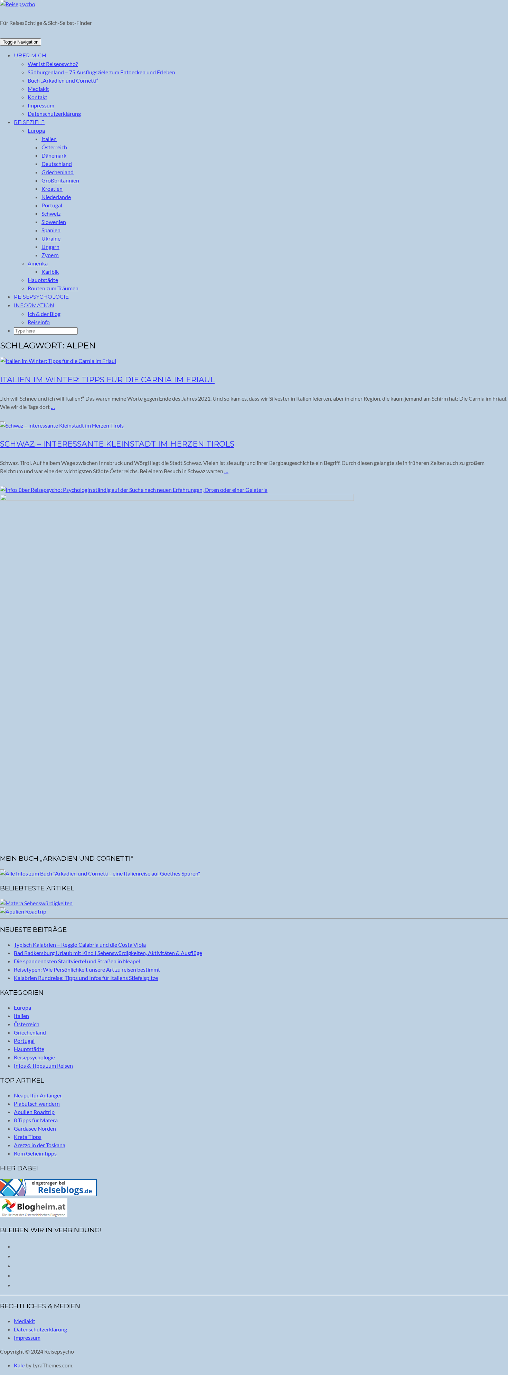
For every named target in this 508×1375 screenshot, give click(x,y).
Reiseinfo (39, 322)
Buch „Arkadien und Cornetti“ (63, 80)
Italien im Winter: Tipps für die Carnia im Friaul (107, 379)
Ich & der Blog (44, 313)
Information (34, 305)
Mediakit (38, 88)
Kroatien (52, 188)
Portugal (51, 205)
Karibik (50, 271)
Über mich (30, 55)
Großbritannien (60, 180)
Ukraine (50, 238)
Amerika (38, 263)
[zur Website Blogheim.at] (33, 1215)
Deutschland (56, 163)
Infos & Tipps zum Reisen (43, 1065)
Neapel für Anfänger (38, 1095)
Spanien (50, 230)
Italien (49, 138)
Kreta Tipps (27, 1136)
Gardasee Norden (35, 1128)
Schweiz (50, 213)
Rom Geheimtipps (35, 1153)
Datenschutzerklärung (54, 113)
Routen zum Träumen (53, 288)
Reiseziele (29, 122)
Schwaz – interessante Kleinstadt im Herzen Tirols (117, 444)
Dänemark (53, 155)
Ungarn (50, 246)
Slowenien (53, 221)
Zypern (50, 255)
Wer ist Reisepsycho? (53, 63)
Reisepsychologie (41, 296)
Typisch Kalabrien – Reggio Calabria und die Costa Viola (80, 944)
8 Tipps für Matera (36, 1120)
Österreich (54, 147)
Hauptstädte (43, 280)
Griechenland (57, 172)
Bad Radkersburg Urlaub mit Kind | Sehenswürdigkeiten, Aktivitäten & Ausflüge (108, 953)
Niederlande (56, 197)
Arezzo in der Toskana (39, 1145)
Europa (36, 130)
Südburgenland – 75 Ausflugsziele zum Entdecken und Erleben (101, 72)
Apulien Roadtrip (34, 1112)
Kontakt (37, 97)
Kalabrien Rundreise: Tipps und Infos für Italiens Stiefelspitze (86, 977)
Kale (19, 1365)
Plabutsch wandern (37, 1103)
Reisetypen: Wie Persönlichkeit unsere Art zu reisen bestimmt (87, 969)
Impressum (41, 105)
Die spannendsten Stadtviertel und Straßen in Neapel (77, 961)
